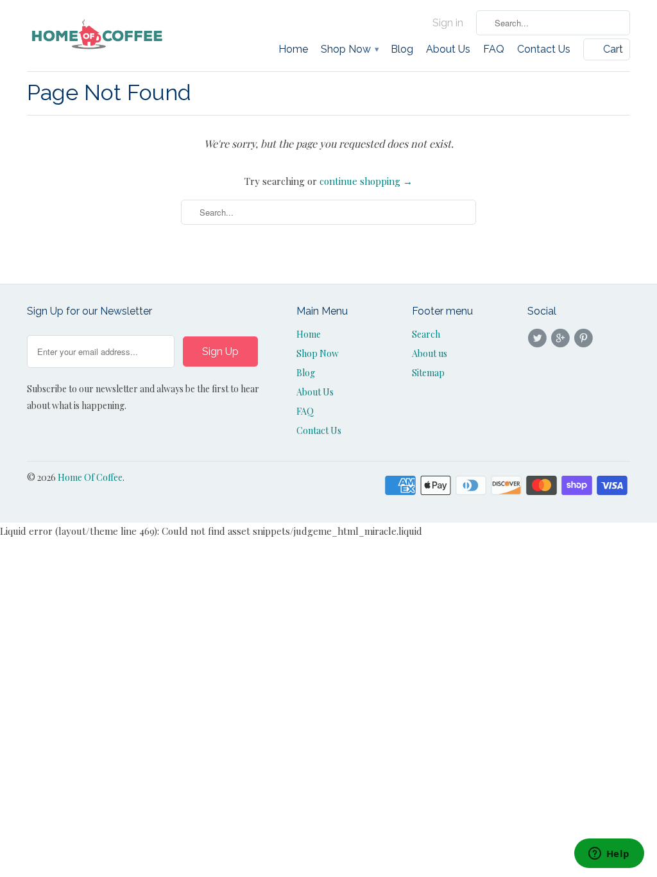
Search (426, 334)
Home (293, 49)
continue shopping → (366, 181)
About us (429, 353)
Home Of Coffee (90, 477)
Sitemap (428, 373)
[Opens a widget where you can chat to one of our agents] (609, 854)
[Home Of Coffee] (97, 35)
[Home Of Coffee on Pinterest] (585, 338)
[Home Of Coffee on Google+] (562, 338)
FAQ (493, 49)
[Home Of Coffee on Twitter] (538, 338)
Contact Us (543, 49)
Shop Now (349, 49)
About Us (448, 49)
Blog (402, 49)
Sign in (447, 23)
